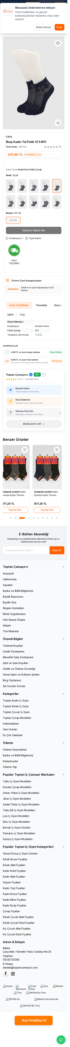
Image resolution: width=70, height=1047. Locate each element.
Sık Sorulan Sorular (14, 686)
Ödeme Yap (10, 766)
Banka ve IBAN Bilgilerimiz (18, 590)
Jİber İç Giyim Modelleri (17, 798)
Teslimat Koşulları (13, 645)
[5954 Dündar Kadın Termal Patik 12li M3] (49, 467)
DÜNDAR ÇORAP (13, 492)
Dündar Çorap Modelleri (17, 787)
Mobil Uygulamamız (14, 613)
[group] (33, 83)
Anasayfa (8, 573)
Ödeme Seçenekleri (15, 749)
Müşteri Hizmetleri (13, 608)
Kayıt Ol (56, 550)
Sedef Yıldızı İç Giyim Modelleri (21, 804)
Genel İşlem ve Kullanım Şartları (21, 674)
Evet (59, 27)
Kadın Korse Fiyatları (15, 893)
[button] (13, 220)
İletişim (7, 625)
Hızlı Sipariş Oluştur (14, 619)
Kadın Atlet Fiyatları (14, 876)
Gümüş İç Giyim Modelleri (17, 839)
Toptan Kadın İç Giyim (16, 700)
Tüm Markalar (11, 631)
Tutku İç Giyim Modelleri (17, 781)
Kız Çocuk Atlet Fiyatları (17, 928)
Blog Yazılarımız (12, 680)
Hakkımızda (10, 579)
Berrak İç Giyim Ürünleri (17, 827)
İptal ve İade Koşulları (15, 663)
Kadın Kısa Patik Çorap (30, 169)
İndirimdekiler (11, 723)
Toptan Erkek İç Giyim (16, 706)
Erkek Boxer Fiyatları (15, 859)
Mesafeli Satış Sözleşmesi (18, 657)
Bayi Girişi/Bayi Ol (33, 1020)
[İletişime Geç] (61, 1039)
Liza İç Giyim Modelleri (16, 816)
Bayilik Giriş (9, 602)
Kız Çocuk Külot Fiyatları (17, 934)
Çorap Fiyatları (11, 911)
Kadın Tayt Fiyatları (14, 888)
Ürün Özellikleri (19, 305)
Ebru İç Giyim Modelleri (16, 821)
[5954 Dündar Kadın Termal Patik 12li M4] (17, 467)
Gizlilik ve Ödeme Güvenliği (19, 668)
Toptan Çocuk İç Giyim (16, 712)
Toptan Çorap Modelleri (17, 717)
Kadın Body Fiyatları (14, 905)
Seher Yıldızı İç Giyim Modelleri (21, 792)
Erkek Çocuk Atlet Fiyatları (18, 917)
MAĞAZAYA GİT (33, 424)
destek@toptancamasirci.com (20, 967)
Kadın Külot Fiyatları (14, 870)
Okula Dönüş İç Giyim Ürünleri (20, 853)
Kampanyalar (10, 761)
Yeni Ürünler (10, 729)
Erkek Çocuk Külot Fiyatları (18, 922)
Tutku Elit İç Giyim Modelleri (19, 810)
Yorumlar (41, 305)
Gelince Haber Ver (33, 230)
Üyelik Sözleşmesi (13, 651)
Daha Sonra (43, 27)
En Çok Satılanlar (13, 735)
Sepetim (8, 585)
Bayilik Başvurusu (13, 596)
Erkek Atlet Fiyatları (14, 865)
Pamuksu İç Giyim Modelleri (19, 833)
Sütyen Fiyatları (12, 882)
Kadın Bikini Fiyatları (14, 899)
